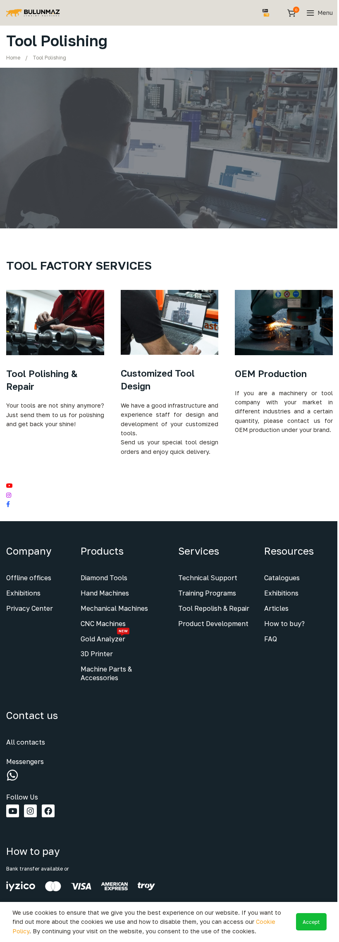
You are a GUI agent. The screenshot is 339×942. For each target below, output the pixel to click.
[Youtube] (12, 810)
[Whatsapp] (12, 775)
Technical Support (207, 578)
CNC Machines (103, 623)
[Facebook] (48, 810)
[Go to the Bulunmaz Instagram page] (169, 495)
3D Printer (97, 654)
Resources (289, 551)
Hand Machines (105, 593)
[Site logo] (33, 12)
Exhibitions (23, 593)
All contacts (25, 742)
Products (102, 551)
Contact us (32, 715)
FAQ (270, 639)
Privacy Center (29, 608)
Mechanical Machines (114, 608)
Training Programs (207, 593)
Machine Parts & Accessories (106, 673)
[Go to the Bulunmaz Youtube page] (169, 485)
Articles (276, 608)
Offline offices (28, 578)
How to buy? (284, 623)
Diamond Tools (104, 578)
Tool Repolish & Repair (213, 608)
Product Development (213, 623)
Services (198, 551)
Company (28, 551)
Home (13, 58)
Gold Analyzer (104, 637)
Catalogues (282, 578)
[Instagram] (30, 810)
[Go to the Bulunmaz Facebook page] (169, 504)
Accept (311, 922)
